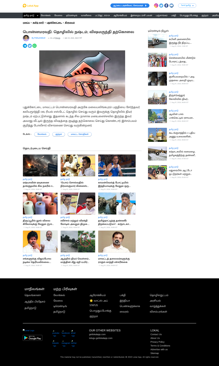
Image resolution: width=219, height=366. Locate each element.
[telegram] (25, 47)
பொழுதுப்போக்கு (100, 311)
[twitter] (30, 47)
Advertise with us (159, 349)
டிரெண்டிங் (60, 306)
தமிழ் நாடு (29, 15)
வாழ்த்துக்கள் (158, 306)
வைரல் (124, 311)
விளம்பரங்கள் (158, 311)
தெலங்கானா (33, 295)
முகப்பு (26, 23)
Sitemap (154, 353)
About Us (155, 338)
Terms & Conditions (160, 345)
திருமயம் (70, 23)
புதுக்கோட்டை (54, 23)
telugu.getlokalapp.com (100, 338)
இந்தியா (125, 300)
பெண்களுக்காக (130, 306)
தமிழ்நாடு (30, 308)
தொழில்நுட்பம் (159, 295)
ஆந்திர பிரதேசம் (35, 301)
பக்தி (123, 295)
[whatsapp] (34, 47)
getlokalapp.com (97, 334)
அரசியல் (155, 300)
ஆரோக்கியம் (98, 295)
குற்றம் (94, 316)
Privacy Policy (157, 342)
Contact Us (156, 334)
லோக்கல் (59, 295)
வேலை (58, 300)
